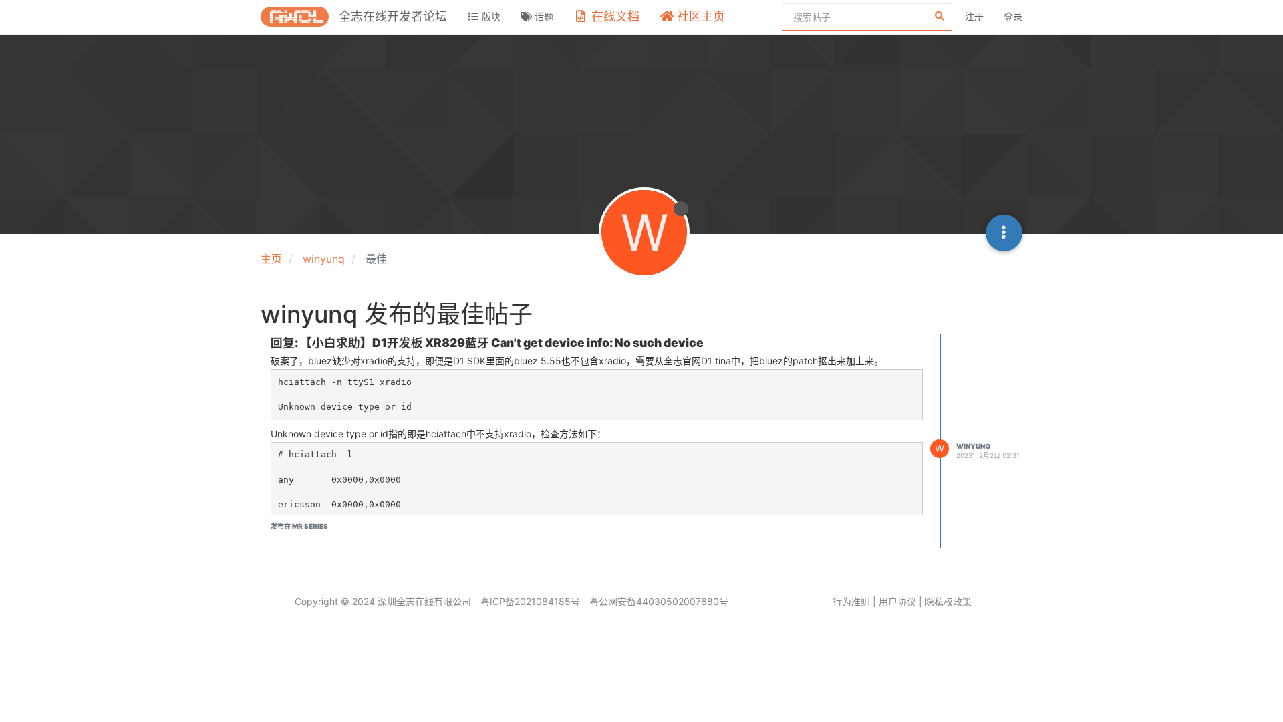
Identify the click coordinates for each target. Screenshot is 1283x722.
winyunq (973, 446)
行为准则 (851, 601)
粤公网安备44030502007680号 (658, 601)
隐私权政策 (948, 601)
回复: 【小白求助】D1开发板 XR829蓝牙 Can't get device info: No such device (487, 343)
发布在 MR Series (299, 526)
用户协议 (897, 601)
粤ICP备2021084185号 (530, 601)
